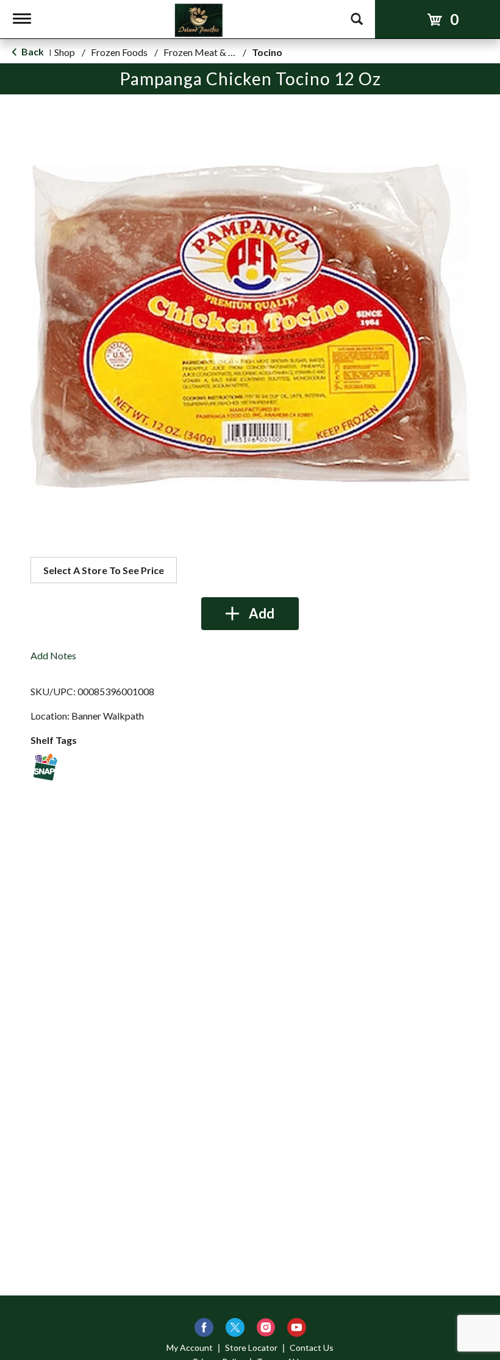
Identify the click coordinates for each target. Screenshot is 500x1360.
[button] (250, 613)
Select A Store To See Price (103, 570)
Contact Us (312, 1347)
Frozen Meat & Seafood (213, 52)
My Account (189, 1347)
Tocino (267, 52)
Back (32, 51)
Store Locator (251, 1347)
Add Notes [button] (53, 655)
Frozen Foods (119, 52)
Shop (64, 52)
